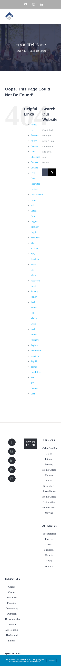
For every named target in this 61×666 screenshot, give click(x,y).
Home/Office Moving (49, 510)
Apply (34, 141)
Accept (51, 660)
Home (33, 200)
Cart (33, 151)
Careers (34, 146)
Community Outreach (12, 611)
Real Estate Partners (34, 334)
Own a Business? (49, 547)
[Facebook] (12, 442)
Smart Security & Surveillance (49, 486)
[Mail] (12, 478)
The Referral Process (49, 536)
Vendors (49, 566)
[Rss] (12, 469)
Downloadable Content (12, 622)
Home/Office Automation (49, 499)
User (33, 393)
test (32, 377)
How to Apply (49, 558)
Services (35, 356)
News (33, 264)
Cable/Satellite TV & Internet (49, 453)
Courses (34, 167)
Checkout (35, 157)
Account (35, 135)
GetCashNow (37, 194)
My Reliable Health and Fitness (11, 635)
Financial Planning (12, 600)
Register (34, 345)
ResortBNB (36, 350)
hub (32, 205)
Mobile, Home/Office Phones (49, 470)
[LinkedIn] (12, 460)
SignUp (34, 361)
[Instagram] (12, 451)
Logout (34, 221)
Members (35, 237)
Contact (34, 162)
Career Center (11, 589)
